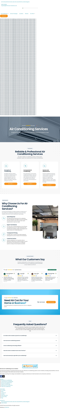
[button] (30, 125)
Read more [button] (5, 281)
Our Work (32, 13)
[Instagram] (3, 376)
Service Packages (13, 13)
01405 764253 (42, 302)
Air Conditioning (4, 13)
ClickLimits (7, 407)
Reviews (26, 13)
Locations (21, 13)
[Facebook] (1, 376)
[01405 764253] (38, 302)
